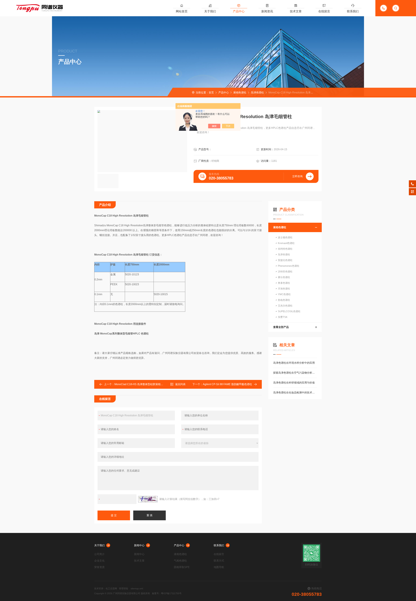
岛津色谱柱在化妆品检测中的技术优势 (295, 392)
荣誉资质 (99, 567)
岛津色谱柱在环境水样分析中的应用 (294, 362)
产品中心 (239, 11)
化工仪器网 (111, 588)
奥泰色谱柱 (284, 282)
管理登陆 (123, 588)
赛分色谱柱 (284, 277)
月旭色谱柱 (284, 288)
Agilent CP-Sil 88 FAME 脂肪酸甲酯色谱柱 (227, 384)
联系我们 (353, 11)
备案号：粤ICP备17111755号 (167, 593)
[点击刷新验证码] (148, 499)
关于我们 (210, 11)
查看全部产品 (281, 327)
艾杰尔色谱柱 (285, 305)
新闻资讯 (267, 11)
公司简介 (99, 554)
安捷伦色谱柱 (285, 260)
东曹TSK (282, 317)
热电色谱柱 (284, 300)
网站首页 (182, 11)
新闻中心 (139, 545)
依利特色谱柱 (285, 248)
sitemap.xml (137, 588)
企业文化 (99, 560)
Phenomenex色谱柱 (288, 265)
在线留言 (324, 11)
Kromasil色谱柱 (286, 243)
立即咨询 (297, 176)
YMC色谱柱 (284, 294)
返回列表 (180, 384)
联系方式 (219, 560)
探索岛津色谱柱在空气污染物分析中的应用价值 (295, 372)
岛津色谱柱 (257, 92)
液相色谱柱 (239, 92)
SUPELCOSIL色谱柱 (289, 311)
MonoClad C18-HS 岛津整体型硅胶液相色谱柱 (141, 384)
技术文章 (296, 11)
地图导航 (219, 567)
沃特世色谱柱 (285, 271)
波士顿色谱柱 (285, 237)
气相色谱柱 (180, 560)
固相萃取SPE (182, 567)
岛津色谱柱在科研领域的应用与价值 (294, 382)
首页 (211, 92)
